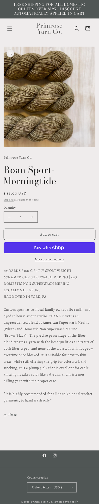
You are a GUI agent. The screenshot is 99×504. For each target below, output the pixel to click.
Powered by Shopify (66, 502)
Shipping (9, 199)
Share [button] (12, 415)
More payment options (49, 259)
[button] (9, 28)
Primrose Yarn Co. (42, 502)
